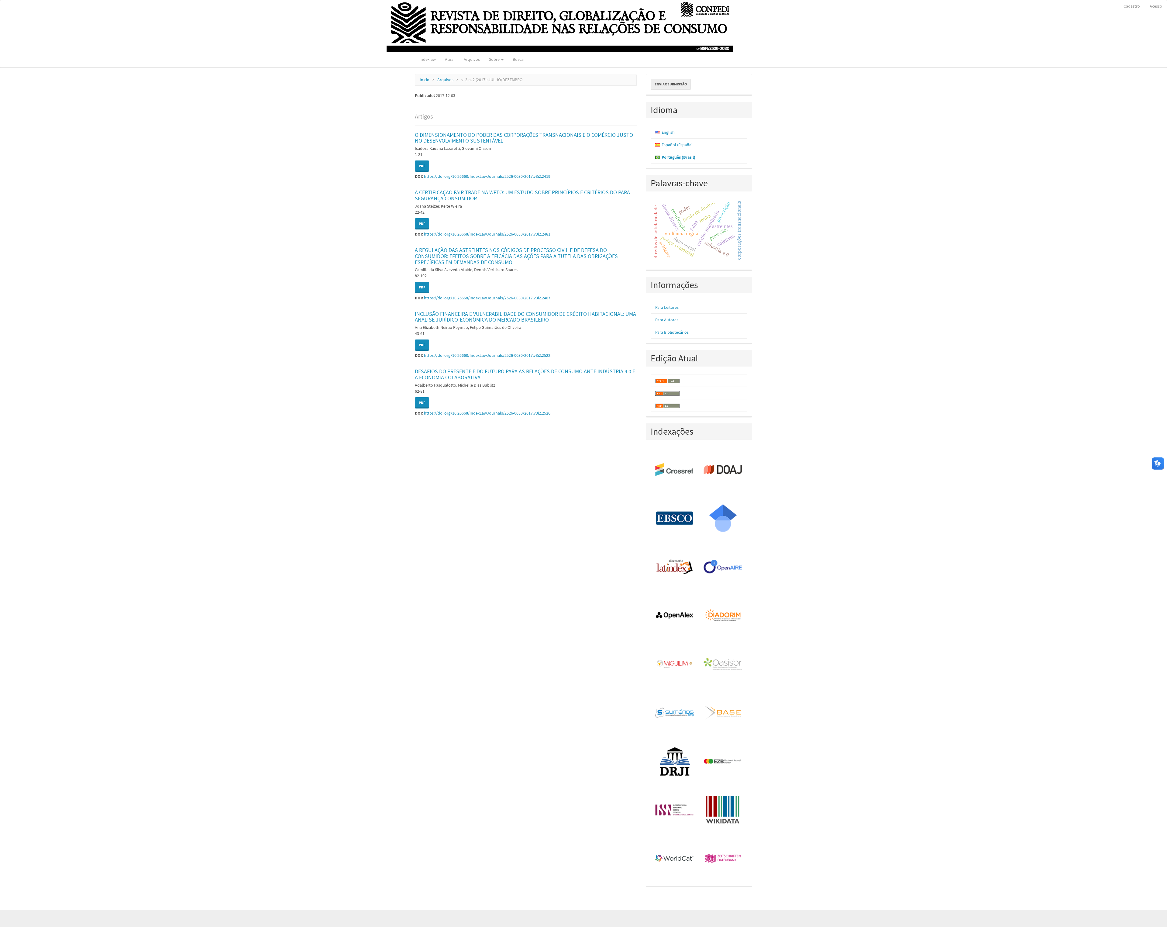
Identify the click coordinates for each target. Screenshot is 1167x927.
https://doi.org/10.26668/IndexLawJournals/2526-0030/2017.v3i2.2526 (487, 413)
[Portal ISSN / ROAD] (674, 810)
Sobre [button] (495, 59)
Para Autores (666, 319)
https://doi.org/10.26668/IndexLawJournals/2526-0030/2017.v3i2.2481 (487, 234)
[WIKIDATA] (723, 810)
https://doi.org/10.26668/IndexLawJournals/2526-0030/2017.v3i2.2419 (487, 176)
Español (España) (677, 144)
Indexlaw (427, 59)
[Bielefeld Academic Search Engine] (723, 713)
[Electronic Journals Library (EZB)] (723, 761)
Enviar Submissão (671, 84)
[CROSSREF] (674, 469)
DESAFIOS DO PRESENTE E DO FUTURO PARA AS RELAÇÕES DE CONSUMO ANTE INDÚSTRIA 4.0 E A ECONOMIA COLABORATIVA (525, 374)
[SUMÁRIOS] (674, 713)
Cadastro (1132, 6)
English (668, 132)
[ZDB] (723, 858)
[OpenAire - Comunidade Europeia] (723, 567)
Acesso (1156, 6)
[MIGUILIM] (674, 664)
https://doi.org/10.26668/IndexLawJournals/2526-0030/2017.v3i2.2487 (487, 298)
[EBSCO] (674, 518)
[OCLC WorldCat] (674, 858)
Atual (450, 59)
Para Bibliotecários (672, 332)
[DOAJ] (723, 469)
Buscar (519, 59)
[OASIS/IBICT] (723, 664)
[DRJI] (674, 761)
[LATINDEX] (674, 567)
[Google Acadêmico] (723, 518)
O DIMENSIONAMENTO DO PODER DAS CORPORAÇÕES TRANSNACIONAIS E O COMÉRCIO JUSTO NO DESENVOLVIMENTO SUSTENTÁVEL (524, 137)
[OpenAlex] (674, 615)
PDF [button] (422, 166)
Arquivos (472, 59)
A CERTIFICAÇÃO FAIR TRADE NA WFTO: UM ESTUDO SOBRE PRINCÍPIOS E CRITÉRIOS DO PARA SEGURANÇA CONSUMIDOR (522, 195)
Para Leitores (667, 307)
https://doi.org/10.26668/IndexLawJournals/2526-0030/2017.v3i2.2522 (487, 355)
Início (424, 79)
